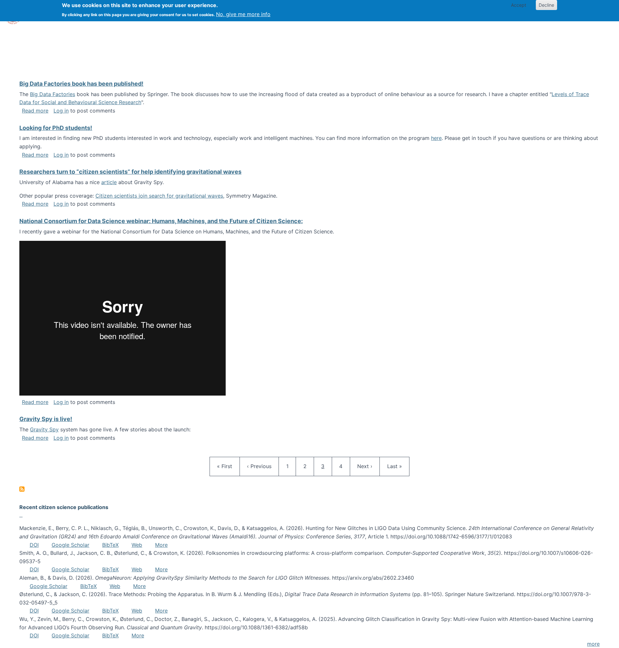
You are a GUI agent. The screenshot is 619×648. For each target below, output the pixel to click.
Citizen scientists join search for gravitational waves (159, 195)
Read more (35, 110)
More (161, 545)
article (109, 182)
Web (137, 545)
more (593, 644)
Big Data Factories (52, 94)
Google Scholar (70, 545)
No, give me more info (243, 14)
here (436, 138)
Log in (61, 110)
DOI (34, 545)
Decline (546, 5)
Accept (518, 5)
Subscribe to (22, 489)
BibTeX (110, 545)
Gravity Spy (44, 429)
